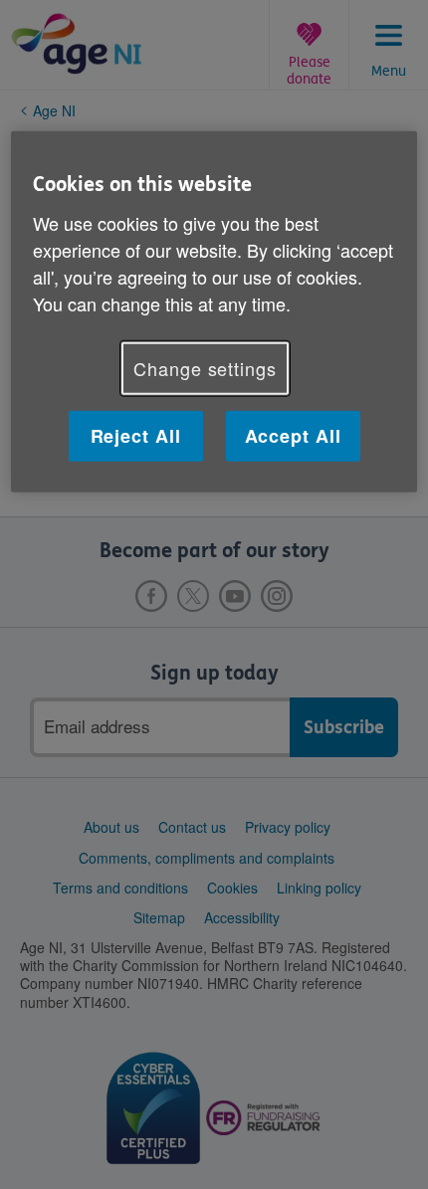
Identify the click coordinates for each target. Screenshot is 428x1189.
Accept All (293, 436)
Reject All (136, 436)
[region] (214, 312)
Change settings (205, 368)
